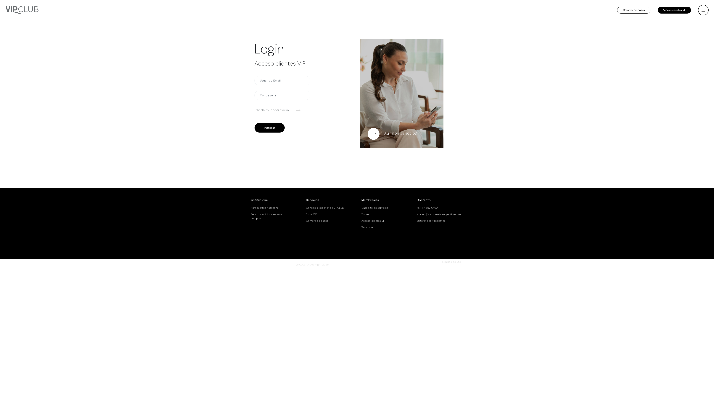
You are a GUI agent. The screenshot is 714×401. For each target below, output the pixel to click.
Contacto (424, 200)
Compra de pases (634, 10)
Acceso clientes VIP (674, 10)
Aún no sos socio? (400, 133)
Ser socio (367, 227)
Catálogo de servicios (374, 207)
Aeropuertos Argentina (265, 207)
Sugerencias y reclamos (431, 220)
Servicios (312, 200)
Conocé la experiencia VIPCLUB (325, 207)
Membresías (370, 200)
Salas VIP (311, 214)
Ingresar (269, 127)
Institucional (259, 200)
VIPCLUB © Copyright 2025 (312, 264)
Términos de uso (451, 261)
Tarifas (365, 214)
